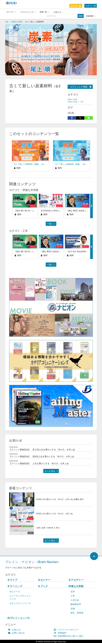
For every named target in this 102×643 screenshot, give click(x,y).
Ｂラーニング (14, 586)
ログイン (89, 6)
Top (6, 21)
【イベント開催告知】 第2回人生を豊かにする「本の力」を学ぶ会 (41, 456)
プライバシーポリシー (68, 629)
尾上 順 (71, 113)
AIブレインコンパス (18, 617)
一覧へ (50, 223)
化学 (73, 591)
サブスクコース (26, 12)
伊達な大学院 (16, 21)
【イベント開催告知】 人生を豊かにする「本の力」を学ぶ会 (39, 463)
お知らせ (57, 12)
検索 (80, 16)
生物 (73, 608)
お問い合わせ (18, 632)
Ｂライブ (12, 579)
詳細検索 (90, 16)
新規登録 (74, 6)
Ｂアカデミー (76, 579)
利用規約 (62, 632)
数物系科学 (76, 604)
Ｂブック (43, 586)
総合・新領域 (77, 612)
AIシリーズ (14, 591)
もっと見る (50, 471)
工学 (81, 102)
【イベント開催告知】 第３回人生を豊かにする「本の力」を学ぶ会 (42, 449)
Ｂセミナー (44, 579)
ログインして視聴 (78, 86)
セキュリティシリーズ (20, 603)
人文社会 (75, 600)
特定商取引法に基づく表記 (70, 636)
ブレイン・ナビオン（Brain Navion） (33, 562)
